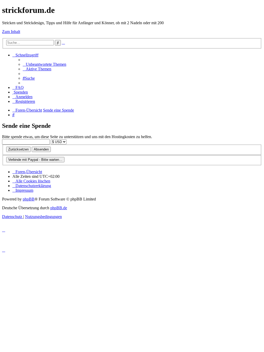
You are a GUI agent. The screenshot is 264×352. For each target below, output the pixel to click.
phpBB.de (58, 208)
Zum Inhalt (11, 31)
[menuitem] (44, 64)
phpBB (29, 199)
